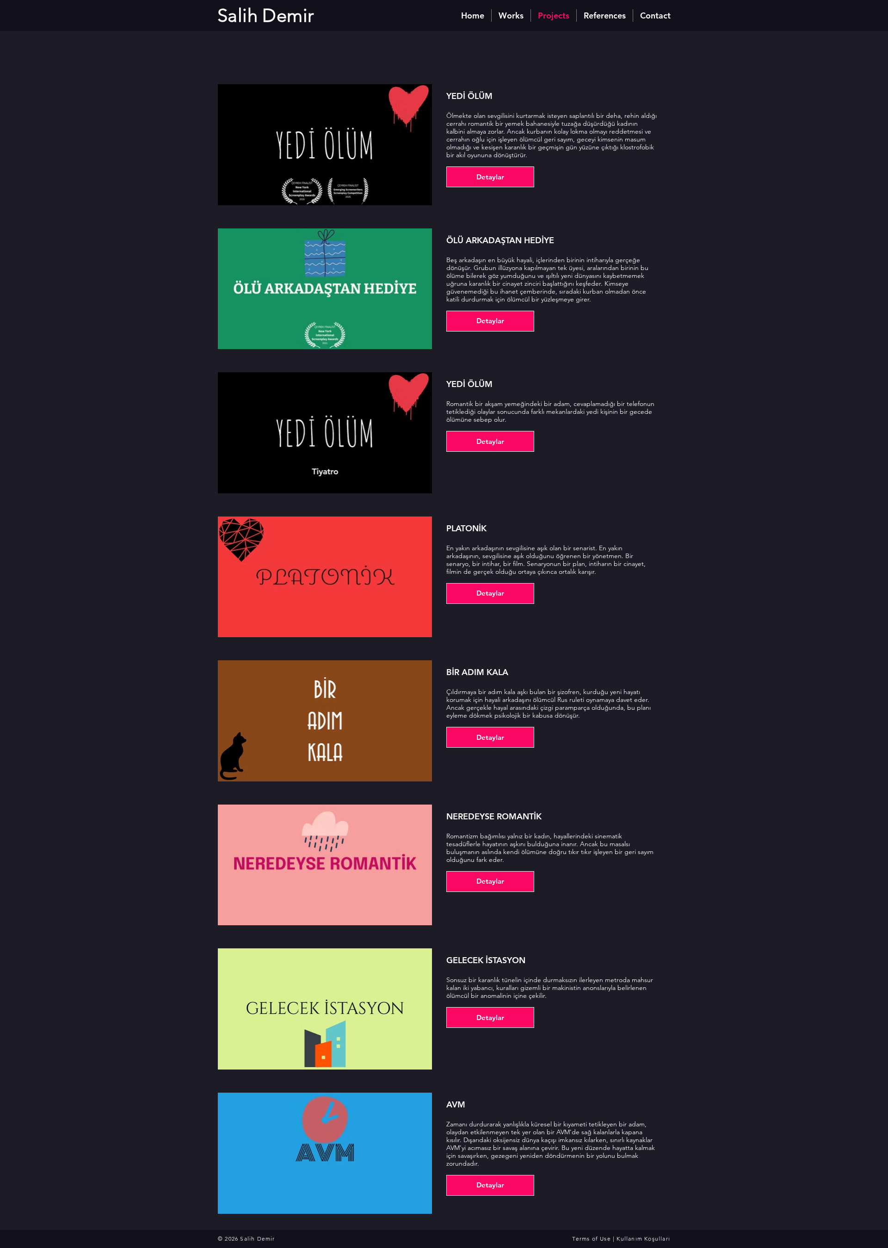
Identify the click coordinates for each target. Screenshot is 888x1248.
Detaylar (490, 176)
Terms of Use (591, 1238)
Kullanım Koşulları (643, 1238)
